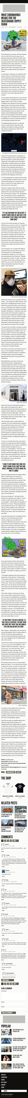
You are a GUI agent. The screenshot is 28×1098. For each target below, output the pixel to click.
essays (18, 772)
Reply (2, 851)
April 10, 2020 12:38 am (11, 904)
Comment (4, 991)
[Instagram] (22, 1087)
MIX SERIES (4, 1082)
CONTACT (3, 1085)
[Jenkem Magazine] (14, 1)
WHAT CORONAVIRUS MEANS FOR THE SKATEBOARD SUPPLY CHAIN (11, 19)
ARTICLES (19, 27)
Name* (3, 1002)
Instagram (24, 767)
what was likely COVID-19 (13, 225)
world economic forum (21, 153)
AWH (11, 429)
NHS (23, 348)
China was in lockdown (11, 89)
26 (24, 27)
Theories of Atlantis (6, 173)
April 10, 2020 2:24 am (11, 965)
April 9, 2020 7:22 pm (10, 915)
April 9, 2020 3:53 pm (10, 891)
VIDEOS (3, 1080)
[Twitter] (19, 1087)
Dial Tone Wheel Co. (19, 254)
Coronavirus (10, 772)
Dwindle (15, 299)
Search (2, 1091)
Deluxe (3, 350)
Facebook (6, 765)
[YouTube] (25, 1087)
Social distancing (9, 728)
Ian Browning (12, 27)
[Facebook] (17, 1087)
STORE (2, 1087)
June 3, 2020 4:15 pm (10, 940)
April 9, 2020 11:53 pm (10, 951)
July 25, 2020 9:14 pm (10, 872)
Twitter (5, 769)
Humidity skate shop (7, 644)
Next (15, 841)
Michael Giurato (13, 761)
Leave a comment (6, 988)
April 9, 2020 (4, 27)
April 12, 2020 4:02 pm (11, 856)
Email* (2, 1006)
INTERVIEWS (4, 1077)
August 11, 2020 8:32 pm (11, 881)
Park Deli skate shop (16, 56)
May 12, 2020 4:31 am (10, 931)
